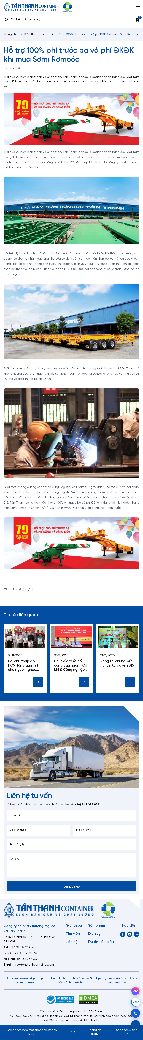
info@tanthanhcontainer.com (33, 964)
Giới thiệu (74, 926)
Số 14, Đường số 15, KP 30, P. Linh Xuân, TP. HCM (30, 939)
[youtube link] (129, 934)
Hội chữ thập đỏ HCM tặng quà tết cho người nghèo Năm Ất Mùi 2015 (23, 665)
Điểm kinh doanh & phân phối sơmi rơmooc (26, 980)
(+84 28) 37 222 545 (22, 947)
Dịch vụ (94, 934)
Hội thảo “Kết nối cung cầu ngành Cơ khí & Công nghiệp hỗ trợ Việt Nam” (70, 665)
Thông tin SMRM (94, 1032)
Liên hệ (72, 942)
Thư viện (73, 934)
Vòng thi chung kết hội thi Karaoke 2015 (117, 663)
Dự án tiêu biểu (101, 942)
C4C (71, 1032)
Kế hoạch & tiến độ (126, 1032)
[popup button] (135, 1024)
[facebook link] (20, 589)
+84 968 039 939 (26, 959)
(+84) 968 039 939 (86, 804)
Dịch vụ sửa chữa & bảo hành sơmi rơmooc (116, 980)
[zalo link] (136, 934)
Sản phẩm (96, 926)
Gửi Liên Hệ (71, 886)
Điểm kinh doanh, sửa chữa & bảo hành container (71, 980)
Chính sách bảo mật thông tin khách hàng (32, 1032)
